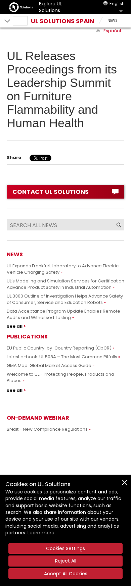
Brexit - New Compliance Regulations (47, 429)
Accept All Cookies (65, 573)
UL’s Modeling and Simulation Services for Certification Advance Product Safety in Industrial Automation (65, 284)
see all (15, 326)
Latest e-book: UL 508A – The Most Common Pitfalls (62, 357)
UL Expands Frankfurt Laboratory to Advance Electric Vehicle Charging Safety (63, 269)
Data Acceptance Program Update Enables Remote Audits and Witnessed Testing (63, 314)
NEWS (112, 20)
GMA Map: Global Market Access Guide (49, 365)
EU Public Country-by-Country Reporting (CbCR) (59, 348)
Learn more (41, 532)
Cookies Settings (65, 548)
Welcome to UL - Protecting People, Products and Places (60, 377)
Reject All (65, 560)
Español (112, 31)
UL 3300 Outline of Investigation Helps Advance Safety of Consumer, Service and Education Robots (65, 299)
